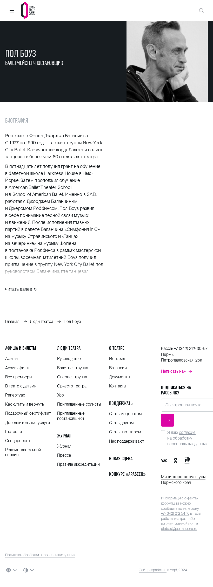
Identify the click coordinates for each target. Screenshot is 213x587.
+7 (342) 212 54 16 (175, 513)
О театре (116, 348)
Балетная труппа (72, 367)
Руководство (69, 358)
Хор (60, 395)
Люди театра (69, 348)
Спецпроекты (17, 440)
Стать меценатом (125, 413)
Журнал (64, 436)
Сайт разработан (153, 570)
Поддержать (120, 403)
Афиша (11, 358)
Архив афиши (17, 367)
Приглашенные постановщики (71, 416)
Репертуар (15, 395)
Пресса (64, 455)
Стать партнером (125, 431)
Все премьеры (18, 376)
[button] (11, 10)
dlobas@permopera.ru (179, 529)
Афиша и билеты (20, 348)
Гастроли (13, 431)
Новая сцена (120, 459)
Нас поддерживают (126, 441)
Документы (119, 376)
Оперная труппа (72, 376)
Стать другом (121, 422)
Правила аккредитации (78, 464)
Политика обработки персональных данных (40, 555)
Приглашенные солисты (79, 404)
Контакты (117, 386)
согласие (187, 432)
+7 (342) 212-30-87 (191, 348)
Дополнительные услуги (27, 422)
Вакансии (118, 367)
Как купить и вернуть (24, 404)
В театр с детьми (21, 386)
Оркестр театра (71, 386)
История (117, 358)
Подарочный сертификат (28, 413)
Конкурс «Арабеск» (127, 474)
